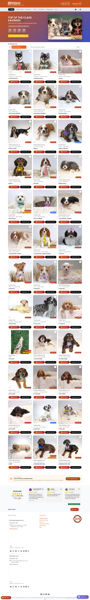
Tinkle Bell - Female (15, 322)
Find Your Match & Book (17, 36)
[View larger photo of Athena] (30, 121)
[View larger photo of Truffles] (30, 156)
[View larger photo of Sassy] (30, 262)
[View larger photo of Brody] (80, 156)
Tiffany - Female (64, 322)
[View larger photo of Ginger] (30, 437)
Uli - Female (38, 146)
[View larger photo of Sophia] (80, 227)
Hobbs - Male (64, 146)
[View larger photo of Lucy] (80, 262)
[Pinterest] (24, 551)
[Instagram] (13, 551)
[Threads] (28, 551)
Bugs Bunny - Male (15, 76)
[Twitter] (21, 551)
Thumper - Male (64, 357)
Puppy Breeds (49, 9)
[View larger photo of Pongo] (80, 402)
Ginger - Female (14, 462)
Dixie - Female (64, 217)
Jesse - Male (39, 111)
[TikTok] (19, 551)
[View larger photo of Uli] (55, 121)
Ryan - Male (63, 392)
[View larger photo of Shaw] (55, 156)
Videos (35, 9)
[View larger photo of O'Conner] (55, 402)
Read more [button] (67, 500)
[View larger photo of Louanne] (80, 86)
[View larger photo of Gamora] (80, 437)
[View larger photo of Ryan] (80, 367)
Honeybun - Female (40, 392)
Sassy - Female (14, 287)
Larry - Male (13, 111)
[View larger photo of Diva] (55, 262)
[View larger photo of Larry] (30, 86)
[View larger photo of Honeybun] (55, 367)
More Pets (28, 9)
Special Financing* (43, 520)
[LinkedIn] (26, 551)
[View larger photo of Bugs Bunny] (30, 51)
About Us (41, 522)
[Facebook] (16, 551)
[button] (81, 495)
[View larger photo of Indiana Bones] (55, 227)
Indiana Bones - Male (41, 252)
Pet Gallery (41, 9)
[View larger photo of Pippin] (30, 227)
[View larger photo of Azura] (55, 192)
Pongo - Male (64, 427)
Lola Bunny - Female (40, 76)
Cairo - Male (38, 462)
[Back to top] (80, 509)
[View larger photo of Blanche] (55, 297)
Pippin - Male (14, 252)
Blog (56, 9)
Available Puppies (43, 518)
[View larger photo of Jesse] (55, 86)
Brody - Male (63, 181)
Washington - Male (15, 217)
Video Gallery (42, 525)
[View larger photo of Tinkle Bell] (30, 297)
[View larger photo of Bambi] (55, 332)
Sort (78, 47)
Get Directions (14, 529)
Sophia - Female (65, 252)
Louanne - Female (65, 111)
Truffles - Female (14, 181)
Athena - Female (15, 146)
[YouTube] (11, 551)
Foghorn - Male (14, 392)
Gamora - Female (65, 462)
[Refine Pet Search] (10, 47)
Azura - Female (39, 217)
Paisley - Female (64, 76)
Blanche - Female (40, 322)
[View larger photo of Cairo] (55, 437)
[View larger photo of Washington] (30, 192)
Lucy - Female (64, 287)
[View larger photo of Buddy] (30, 402)
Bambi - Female (39, 357)
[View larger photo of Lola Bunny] (55, 51)
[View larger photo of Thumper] (80, 332)
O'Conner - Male (40, 427)
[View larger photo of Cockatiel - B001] (30, 332)
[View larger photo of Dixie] (80, 192)
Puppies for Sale (19, 9)
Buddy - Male (14, 427)
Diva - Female (39, 287)
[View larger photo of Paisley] (80, 51)
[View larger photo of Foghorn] (30, 367)
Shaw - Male (38, 181)
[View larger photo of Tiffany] (80, 297)
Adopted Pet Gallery (44, 523)
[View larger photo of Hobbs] (80, 121)
